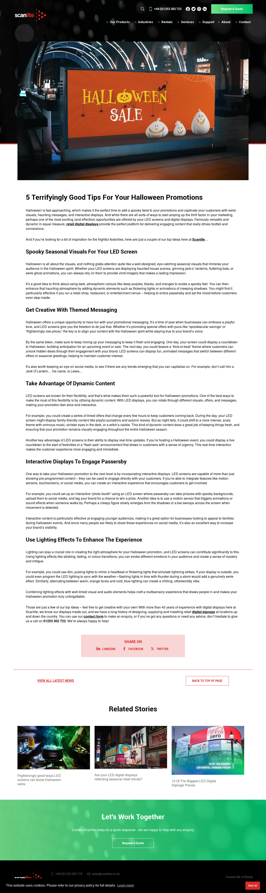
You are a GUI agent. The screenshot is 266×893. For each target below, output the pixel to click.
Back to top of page (207, 680)
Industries (145, 22)
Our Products (120, 22)
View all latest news (55, 681)
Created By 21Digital (239, 877)
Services (187, 22)
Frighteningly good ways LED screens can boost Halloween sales (39, 779)
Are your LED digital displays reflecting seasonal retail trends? (118, 776)
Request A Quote (232, 9)
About (226, 22)
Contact (245, 22)
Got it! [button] (252, 885)
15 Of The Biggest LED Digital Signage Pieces (194, 782)
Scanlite (198, 239)
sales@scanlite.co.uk (106, 873)
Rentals (166, 22)
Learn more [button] (125, 885)
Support (208, 22)
